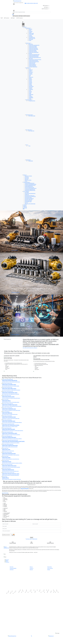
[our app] (12, 636)
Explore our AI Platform (15, 334)
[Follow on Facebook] (7, 559)
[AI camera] (25, 3)
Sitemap (48, 569)
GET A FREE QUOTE (29, 3)
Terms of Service (50, 568)
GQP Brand (11, 569)
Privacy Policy (49, 566)
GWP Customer (15, 15)
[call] (31, 636)
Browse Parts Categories (16, 292)
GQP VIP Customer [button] (45, 8)
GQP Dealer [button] (46, 7)
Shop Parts (11, 566)
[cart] (51, 636)
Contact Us (31, 568)
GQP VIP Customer (26, 15)
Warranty (31, 569)
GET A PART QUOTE (15, 250)
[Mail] (23, 22)
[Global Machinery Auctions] (6, 547)
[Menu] (13, 10)
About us (31, 566)
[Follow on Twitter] (6, 560)
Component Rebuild (13, 568)
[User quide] (23, 20)
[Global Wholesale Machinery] (17, 0)
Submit (31, 537)
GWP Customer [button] (45, 5)
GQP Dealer (21, 15)
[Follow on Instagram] (7, 561)
